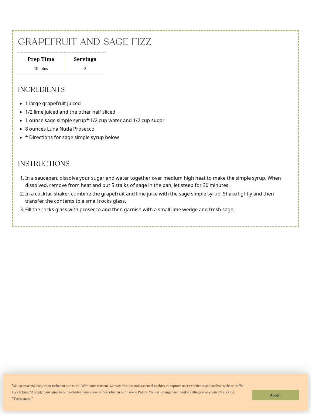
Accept (275, 395)
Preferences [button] (22, 398)
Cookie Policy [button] (137, 392)
